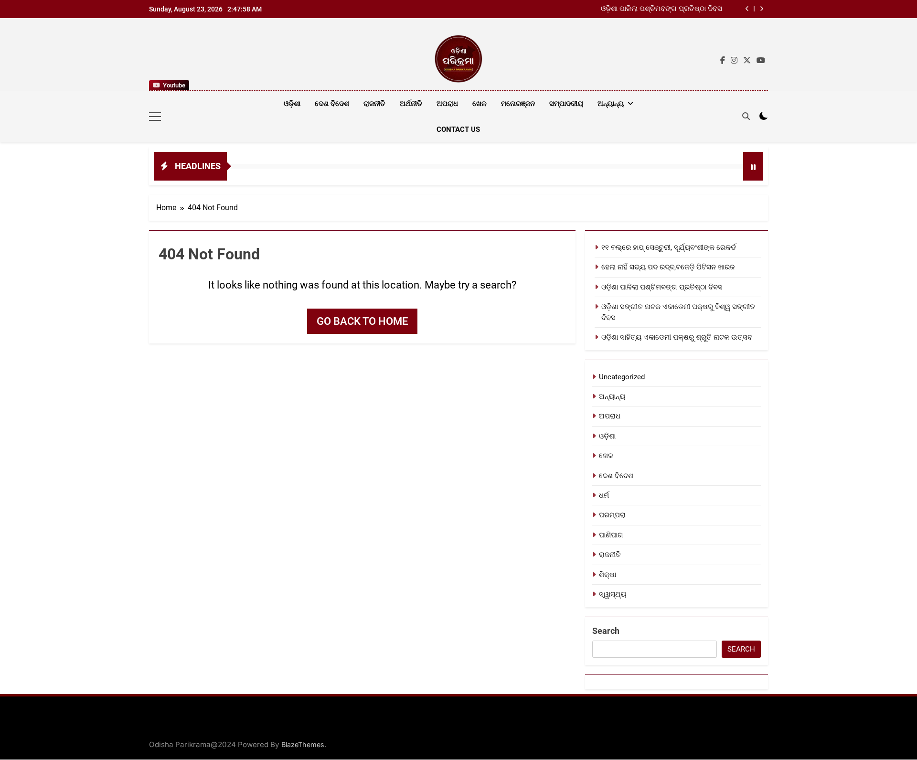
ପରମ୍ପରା (612, 515)
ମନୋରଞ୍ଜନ (518, 103)
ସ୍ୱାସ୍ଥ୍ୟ (612, 594)
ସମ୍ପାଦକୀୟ (566, 103)
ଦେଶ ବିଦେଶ (332, 103)
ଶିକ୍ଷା (607, 574)
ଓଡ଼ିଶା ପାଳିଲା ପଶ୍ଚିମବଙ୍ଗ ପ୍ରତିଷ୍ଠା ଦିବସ (661, 9)
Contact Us (458, 129)
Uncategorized (622, 377)
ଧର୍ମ (604, 495)
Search (605, 631)
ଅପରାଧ (447, 103)
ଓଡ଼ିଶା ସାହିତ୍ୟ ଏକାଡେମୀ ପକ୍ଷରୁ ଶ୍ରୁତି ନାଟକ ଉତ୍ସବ (676, 337)
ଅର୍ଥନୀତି (411, 103)
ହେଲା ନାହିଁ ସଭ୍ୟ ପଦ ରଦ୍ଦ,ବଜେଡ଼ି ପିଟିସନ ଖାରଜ (668, 267)
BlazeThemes (302, 744)
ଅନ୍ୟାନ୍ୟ (610, 103)
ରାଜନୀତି (374, 103)
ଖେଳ (479, 103)
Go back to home (362, 321)
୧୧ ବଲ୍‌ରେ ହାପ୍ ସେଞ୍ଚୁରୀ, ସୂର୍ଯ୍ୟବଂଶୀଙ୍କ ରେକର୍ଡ (668, 247)
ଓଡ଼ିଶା (292, 103)
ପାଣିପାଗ (611, 535)
